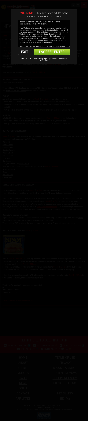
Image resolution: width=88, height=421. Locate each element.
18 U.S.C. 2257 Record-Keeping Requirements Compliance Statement (44, 60)
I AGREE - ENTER (52, 52)
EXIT (24, 52)
